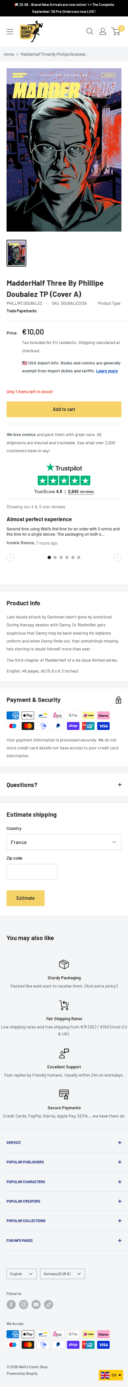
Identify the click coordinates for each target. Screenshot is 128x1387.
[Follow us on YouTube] (36, 1304)
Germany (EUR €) (57, 1274)
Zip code (14, 858)
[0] (116, 31)
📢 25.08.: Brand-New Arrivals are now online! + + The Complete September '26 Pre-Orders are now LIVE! (64, 8)
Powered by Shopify (22, 1373)
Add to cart (64, 409)
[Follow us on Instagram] (23, 1304)
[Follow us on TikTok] (48, 1304)
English (16, 1274)
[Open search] (90, 31)
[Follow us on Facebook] (11, 1304)
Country (14, 828)
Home (9, 54)
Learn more (107, 370)
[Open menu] (10, 31)
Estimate (25, 898)
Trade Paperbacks (22, 310)
